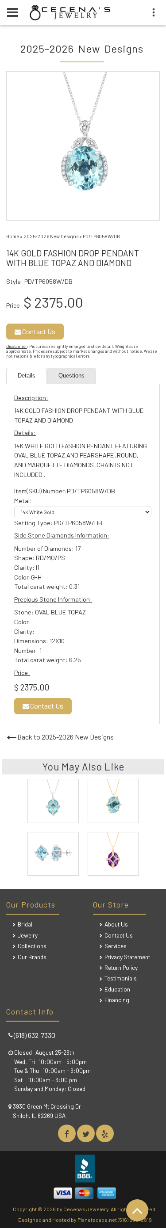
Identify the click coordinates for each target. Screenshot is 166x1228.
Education (117, 989)
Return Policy (121, 967)
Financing (116, 999)
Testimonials (120, 978)
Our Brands (32, 957)
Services (115, 946)
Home (12, 236)
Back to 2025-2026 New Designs (65, 736)
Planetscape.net (97, 1220)
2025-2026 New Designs (50, 236)
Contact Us (38, 331)
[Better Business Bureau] (84, 1179)
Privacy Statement (127, 957)
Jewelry (28, 935)
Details (26, 375)
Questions (71, 375)
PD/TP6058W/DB (101, 236)
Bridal (25, 924)
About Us (116, 924)
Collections (32, 946)
